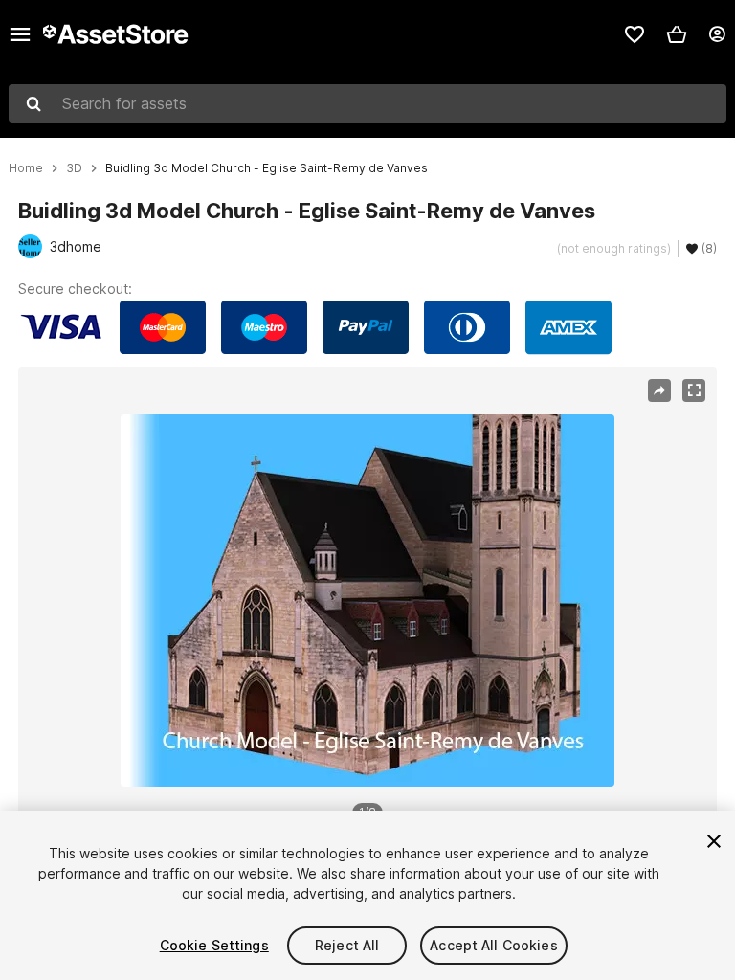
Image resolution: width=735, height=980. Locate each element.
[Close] (713, 841)
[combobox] (367, 103)
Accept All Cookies (494, 945)
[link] (634, 34)
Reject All (347, 945)
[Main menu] (20, 34)
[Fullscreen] (693, 390)
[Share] (659, 390)
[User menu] (716, 34)
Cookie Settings (214, 945)
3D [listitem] (74, 168)
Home (26, 168)
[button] (676, 34)
